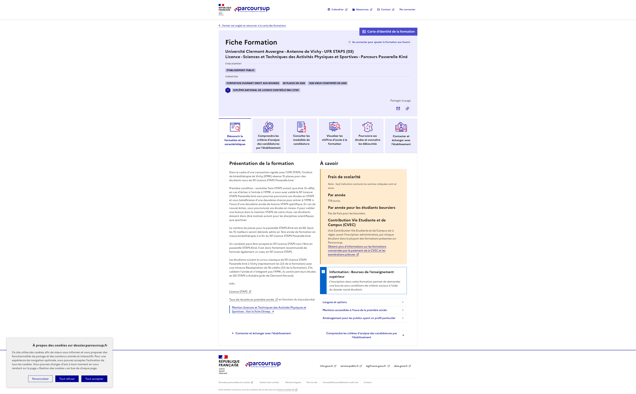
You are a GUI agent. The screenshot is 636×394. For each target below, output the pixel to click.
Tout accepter (94, 379)
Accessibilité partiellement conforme (340, 382)
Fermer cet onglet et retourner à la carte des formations (254, 25)
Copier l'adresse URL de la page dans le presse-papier (407, 108)
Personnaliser (40, 379)
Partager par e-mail (398, 108)
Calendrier (338, 9)
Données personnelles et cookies (234, 382)
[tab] (235, 135)
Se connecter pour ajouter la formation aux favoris (381, 42)
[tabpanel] (318, 249)
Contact (386, 9)
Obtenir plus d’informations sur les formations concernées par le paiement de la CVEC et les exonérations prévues (357, 250)
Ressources (362, 9)
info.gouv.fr (326, 366)
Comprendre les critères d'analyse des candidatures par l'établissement (361, 335)
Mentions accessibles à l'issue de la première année (355, 310)
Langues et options (335, 302)
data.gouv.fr (401, 366)
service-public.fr (350, 366)
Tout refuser (67, 379)
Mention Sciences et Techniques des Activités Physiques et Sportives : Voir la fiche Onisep (269, 309)
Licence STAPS (238, 291)
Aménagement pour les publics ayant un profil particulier (359, 318)
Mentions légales (293, 382)
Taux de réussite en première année (252, 299)
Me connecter (407, 9)
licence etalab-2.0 (286, 389)
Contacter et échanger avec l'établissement (263, 333)
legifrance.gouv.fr (376, 366)
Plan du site (312, 382)
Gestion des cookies (269, 382)
